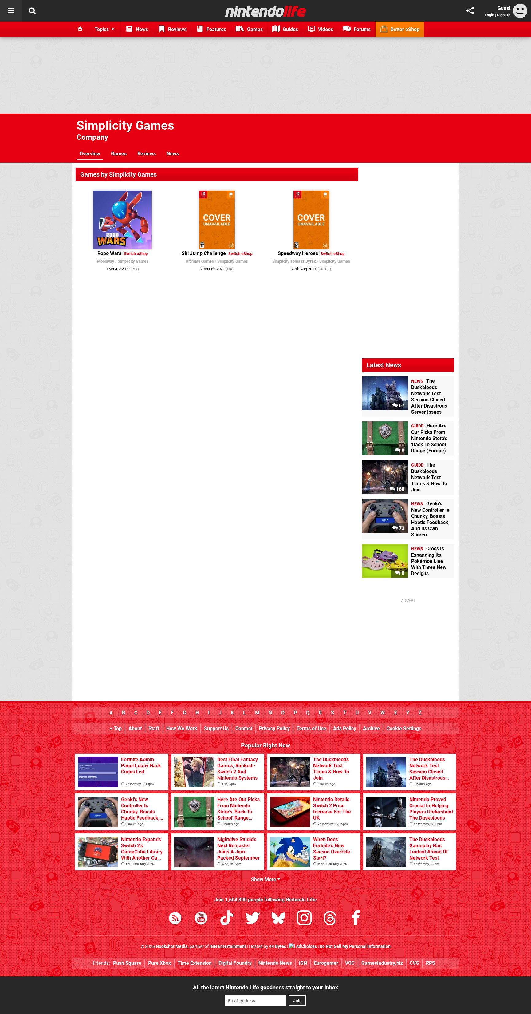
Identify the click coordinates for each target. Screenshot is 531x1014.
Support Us (216, 728)
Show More (264, 879)
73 (401, 528)
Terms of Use (311, 728)
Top (117, 728)
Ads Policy (344, 728)
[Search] (32, 11)
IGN (303, 963)
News (173, 154)
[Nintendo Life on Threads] (330, 919)
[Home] (80, 29)
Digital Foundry (235, 963)
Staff (153, 728)
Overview (90, 154)
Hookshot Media (172, 946)
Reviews (146, 154)
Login (489, 15)
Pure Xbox (159, 963)
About (135, 728)
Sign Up (503, 15)
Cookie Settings (404, 728)
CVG (414, 963)
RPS (430, 963)
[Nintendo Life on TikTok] (226, 919)
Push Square (127, 963)
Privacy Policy (274, 728)
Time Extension (195, 963)
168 (399, 489)
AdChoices (306, 946)
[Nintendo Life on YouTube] (201, 919)
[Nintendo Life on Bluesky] (278, 919)
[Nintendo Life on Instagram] (304, 919)
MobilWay (105, 261)
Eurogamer (326, 963)
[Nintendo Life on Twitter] (252, 919)
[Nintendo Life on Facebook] (355, 919)
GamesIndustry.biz (382, 963)
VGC (350, 963)
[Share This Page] (470, 11)
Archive (371, 728)
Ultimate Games (200, 261)
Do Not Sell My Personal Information (355, 946)
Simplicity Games (125, 125)
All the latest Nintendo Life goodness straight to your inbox (265, 987)
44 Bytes (277, 946)
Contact (243, 728)
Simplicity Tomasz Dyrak (294, 261)
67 (401, 405)
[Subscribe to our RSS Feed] (175, 919)
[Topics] (11, 11)
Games (119, 154)
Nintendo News (275, 963)
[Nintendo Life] (265, 11)
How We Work (181, 728)
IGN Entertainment (228, 946)
